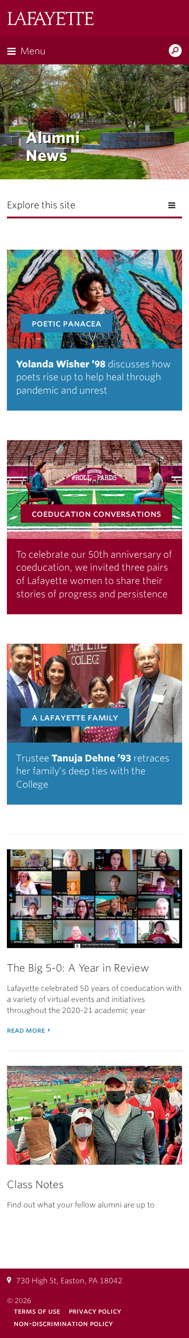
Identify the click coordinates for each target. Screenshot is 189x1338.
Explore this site (41, 205)
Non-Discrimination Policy (63, 1323)
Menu (32, 51)
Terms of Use (37, 1311)
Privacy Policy (95, 1311)
